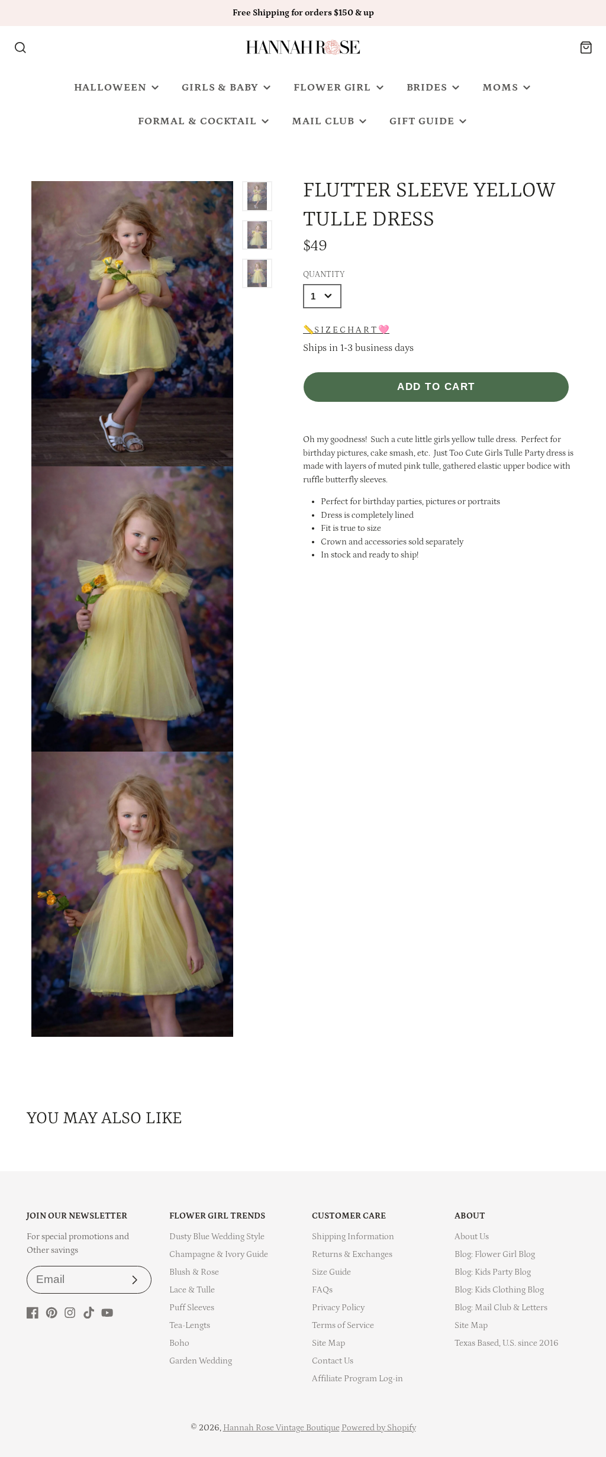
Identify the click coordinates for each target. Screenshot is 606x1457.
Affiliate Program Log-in (357, 1379)
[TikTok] (89, 1313)
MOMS (500, 88)
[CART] (586, 47)
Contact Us (332, 1361)
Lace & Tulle (192, 1290)
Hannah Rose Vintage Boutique (281, 1428)
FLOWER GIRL (332, 88)
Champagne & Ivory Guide (218, 1254)
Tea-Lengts (189, 1325)
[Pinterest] (51, 1313)
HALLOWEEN (110, 88)
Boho (179, 1343)
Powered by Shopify (378, 1428)
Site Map (328, 1343)
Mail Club (323, 121)
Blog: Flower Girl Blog (494, 1254)
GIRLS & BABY (220, 88)
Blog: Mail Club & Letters (500, 1308)
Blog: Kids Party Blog (492, 1272)
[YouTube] (107, 1313)
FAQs (322, 1290)
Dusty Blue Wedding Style (217, 1237)
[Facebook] (32, 1313)
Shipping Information (353, 1237)
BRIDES (427, 88)
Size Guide (331, 1272)
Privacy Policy (338, 1308)
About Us (471, 1237)
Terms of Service (343, 1325)
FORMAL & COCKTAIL (197, 121)
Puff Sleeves (191, 1308)
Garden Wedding (200, 1361)
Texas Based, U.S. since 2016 (506, 1343)
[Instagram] (70, 1313)
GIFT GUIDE (421, 121)
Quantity (323, 274)
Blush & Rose (194, 1272)
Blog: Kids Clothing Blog (499, 1290)
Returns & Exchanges (352, 1254)
